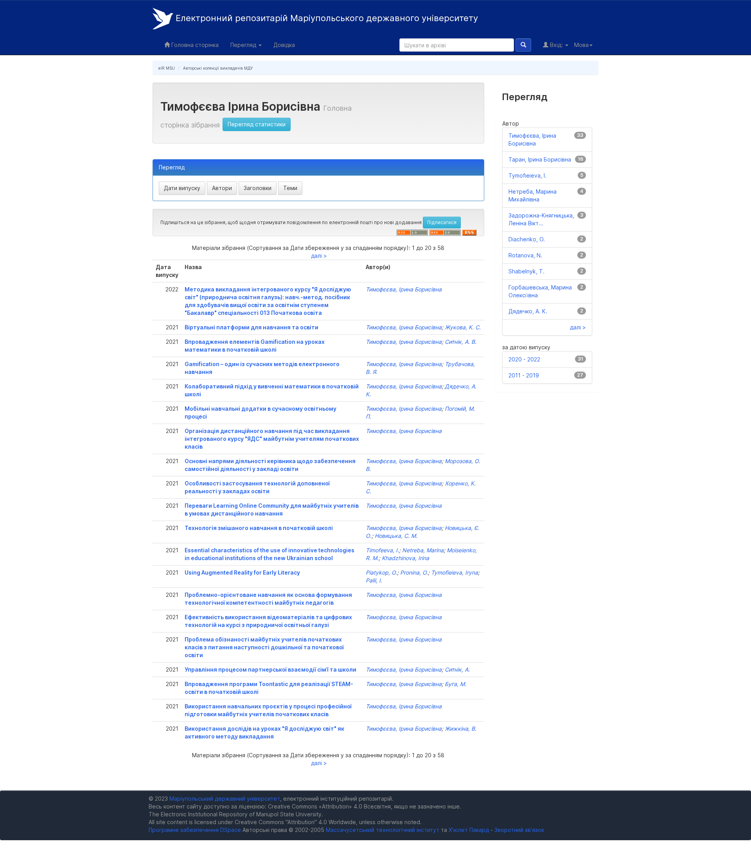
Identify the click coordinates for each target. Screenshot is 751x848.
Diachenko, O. (526, 239)
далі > (319, 255)
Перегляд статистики (257, 124)
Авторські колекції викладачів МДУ (218, 68)
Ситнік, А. (457, 669)
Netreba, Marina (423, 550)
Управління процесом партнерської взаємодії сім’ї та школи (270, 669)
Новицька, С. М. (396, 535)
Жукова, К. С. (463, 327)
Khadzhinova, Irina (405, 558)
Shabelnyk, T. (526, 271)
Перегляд (244, 44)
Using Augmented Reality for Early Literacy (242, 572)
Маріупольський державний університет (224, 798)
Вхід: (556, 44)
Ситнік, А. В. (460, 341)
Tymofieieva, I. (527, 175)
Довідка (284, 44)
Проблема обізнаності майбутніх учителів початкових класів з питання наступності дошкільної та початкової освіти (264, 647)
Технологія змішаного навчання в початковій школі (259, 528)
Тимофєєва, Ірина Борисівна (404, 289)
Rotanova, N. (525, 255)
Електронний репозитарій (325, 18)
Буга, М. (455, 684)
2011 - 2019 (523, 375)
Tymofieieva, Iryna (454, 572)
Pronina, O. (414, 572)
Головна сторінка (194, 44)
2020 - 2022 (524, 359)
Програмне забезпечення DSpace (195, 829)
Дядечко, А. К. (527, 311)
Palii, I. (374, 580)
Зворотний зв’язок (519, 829)
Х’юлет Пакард (469, 829)
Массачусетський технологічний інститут (382, 829)
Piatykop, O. (381, 572)
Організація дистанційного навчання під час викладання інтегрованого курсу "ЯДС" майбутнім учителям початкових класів (272, 439)
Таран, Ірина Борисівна (539, 159)
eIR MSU (166, 68)
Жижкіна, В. (460, 728)
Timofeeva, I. (382, 550)
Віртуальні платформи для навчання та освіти (251, 327)
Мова (581, 44)
